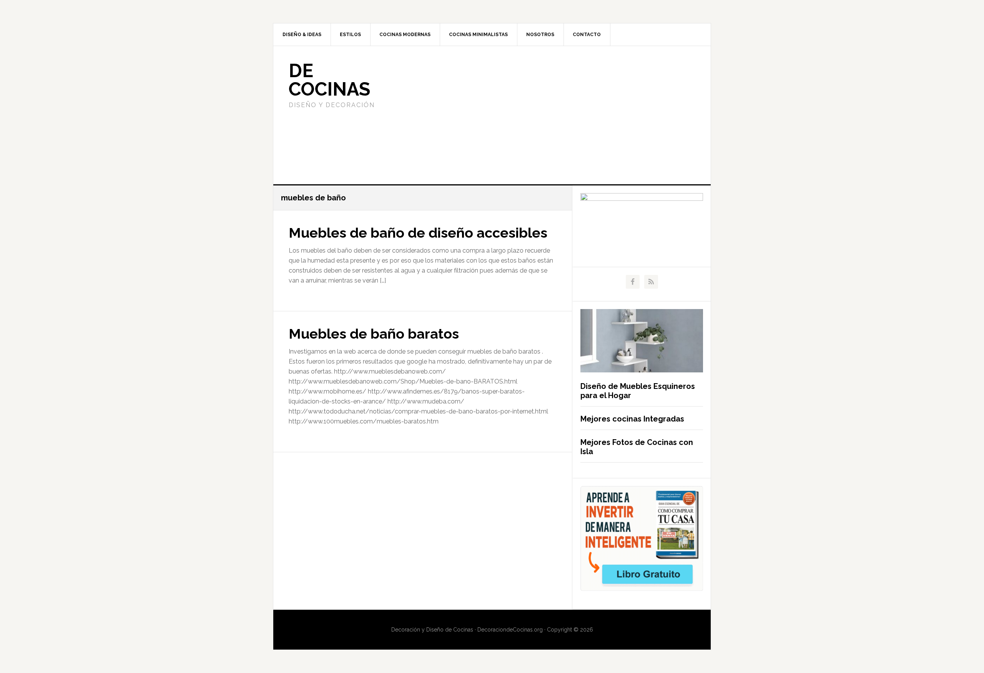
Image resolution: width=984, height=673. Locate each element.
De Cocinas (329, 80)
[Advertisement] (549, 115)
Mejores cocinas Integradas (632, 418)
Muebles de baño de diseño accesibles (418, 233)
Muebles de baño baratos (374, 334)
